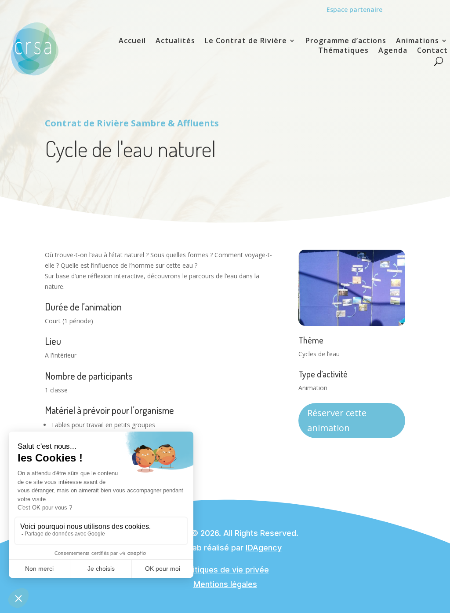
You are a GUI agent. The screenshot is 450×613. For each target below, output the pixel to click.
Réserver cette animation (337, 420)
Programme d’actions (345, 41)
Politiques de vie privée (225, 569)
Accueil (132, 41)
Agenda (392, 51)
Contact (432, 51)
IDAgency (264, 547)
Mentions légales (225, 584)
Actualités (175, 41)
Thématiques (343, 51)
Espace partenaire (354, 9)
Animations (417, 41)
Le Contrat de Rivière (246, 41)
